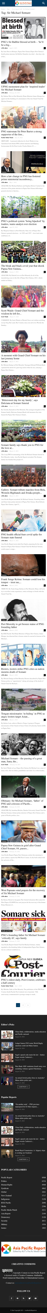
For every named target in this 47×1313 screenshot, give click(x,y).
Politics (4, 1181)
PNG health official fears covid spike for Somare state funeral (21, 536)
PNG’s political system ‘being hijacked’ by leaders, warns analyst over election (23, 222)
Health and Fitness (7, 931)
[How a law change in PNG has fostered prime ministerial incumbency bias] (23, 162)
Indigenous (5, 1199)
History (4, 82)
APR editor (4, 48)
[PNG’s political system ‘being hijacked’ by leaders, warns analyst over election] (23, 207)
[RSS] (23, 1298)
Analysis (4, 172)
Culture (4, 306)
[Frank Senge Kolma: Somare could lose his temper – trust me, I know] (23, 565)
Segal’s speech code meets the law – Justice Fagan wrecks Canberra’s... (30, 1056)
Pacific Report (5, 396)
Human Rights (6, 1184)
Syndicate (5, 1188)
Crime (3, 665)
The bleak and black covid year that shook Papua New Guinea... (22, 267)
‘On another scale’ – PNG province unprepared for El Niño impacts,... (27, 1105)
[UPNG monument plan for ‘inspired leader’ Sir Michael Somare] (23, 73)
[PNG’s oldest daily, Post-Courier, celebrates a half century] (23, 966)
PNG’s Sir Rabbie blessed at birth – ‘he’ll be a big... (22, 43)
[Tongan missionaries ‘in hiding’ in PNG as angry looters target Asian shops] (23, 700)
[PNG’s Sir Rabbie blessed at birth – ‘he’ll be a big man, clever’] (23, 28)
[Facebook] (11, 1298)
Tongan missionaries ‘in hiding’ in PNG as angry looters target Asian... (23, 715)
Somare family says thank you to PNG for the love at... (22, 446)
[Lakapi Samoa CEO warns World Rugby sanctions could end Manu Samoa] (7, 1046)
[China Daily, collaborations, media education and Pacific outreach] (7, 1035)
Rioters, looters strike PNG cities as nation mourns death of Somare (22, 670)
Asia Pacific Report (37, 1272)
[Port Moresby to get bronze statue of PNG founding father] (23, 610)
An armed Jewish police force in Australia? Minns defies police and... (29, 1079)
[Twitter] (29, 1298)
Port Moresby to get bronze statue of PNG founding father (22, 625)
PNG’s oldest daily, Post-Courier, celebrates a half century (23, 981)
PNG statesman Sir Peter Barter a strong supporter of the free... (21, 133)
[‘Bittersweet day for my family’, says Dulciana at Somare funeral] (23, 386)
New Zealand (6, 1195)
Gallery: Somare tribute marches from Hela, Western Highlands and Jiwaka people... (23, 491)
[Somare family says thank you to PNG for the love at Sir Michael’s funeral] (23, 431)
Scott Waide (4, 317)
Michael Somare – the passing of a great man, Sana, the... (21, 760)
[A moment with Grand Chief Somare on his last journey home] (23, 341)
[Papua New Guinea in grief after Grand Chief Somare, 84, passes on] (23, 831)
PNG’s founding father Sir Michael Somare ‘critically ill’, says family (23, 936)
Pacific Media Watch (7, 138)
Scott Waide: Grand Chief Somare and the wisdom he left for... (22, 312)
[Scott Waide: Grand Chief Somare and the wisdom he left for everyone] (23, 296)
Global (4, 886)
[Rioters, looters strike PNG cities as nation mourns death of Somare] (23, 655)
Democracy (4, 38)
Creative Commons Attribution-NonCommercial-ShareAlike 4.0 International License (23, 1276)
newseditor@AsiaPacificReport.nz (28, 1283)
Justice (3, 1228)
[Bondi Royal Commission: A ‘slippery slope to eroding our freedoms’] (7, 1153)
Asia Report (5, 1213)
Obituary (4, 127)
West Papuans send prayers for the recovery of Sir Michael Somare (23, 891)
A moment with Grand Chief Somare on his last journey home (23, 357)
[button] (43, 3)
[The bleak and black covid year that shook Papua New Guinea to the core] (23, 252)
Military (4, 1224)
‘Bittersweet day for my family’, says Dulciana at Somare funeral (19, 401)
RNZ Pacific (6, 1202)
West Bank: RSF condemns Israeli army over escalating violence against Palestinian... (30, 1067)
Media (3, 975)
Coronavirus (5, 530)
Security (4, 1220)
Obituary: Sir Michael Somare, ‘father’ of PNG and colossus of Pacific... (22, 802)
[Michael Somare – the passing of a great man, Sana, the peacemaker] (23, 744)
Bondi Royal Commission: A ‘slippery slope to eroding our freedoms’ (30, 1151)
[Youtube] (35, 1298)
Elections (4, 217)
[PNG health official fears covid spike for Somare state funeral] (23, 520)
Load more (23, 1087)
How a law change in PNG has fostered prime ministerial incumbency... (20, 177)
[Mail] (17, 1298)
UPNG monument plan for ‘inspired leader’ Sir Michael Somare (23, 88)
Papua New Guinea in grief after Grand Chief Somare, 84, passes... (21, 847)
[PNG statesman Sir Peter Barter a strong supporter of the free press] (23, 117)
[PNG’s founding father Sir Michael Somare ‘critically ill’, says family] (23, 921)
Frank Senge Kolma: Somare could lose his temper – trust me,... (23, 580)
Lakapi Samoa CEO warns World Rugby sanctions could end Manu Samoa (29, 1044)
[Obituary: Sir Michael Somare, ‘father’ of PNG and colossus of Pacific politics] (23, 787)
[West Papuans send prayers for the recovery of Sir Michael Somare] (23, 876)
